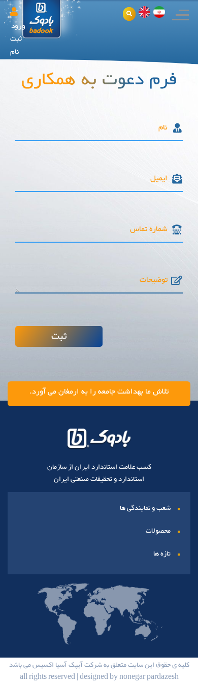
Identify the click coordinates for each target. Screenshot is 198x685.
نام (163, 128)
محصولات (158, 531)
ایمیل (159, 178)
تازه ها (162, 554)
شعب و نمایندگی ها (145, 508)
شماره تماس (149, 229)
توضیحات (154, 280)
